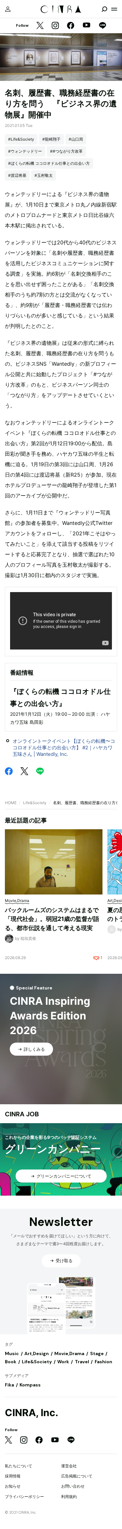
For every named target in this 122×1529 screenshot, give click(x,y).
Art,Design (36, 1353)
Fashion (103, 1361)
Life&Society (35, 802)
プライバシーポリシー (24, 1496)
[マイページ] (8, 9)
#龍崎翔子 (51, 139)
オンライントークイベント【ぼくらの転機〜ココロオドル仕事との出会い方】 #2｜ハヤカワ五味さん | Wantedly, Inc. (64, 747)
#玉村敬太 (43, 175)
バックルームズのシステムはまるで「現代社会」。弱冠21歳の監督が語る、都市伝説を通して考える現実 (52, 919)
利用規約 (69, 1496)
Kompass (30, 1385)
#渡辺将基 (17, 175)
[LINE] (102, 26)
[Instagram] (55, 26)
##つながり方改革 (66, 151)
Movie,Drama (69, 1353)
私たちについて (18, 1465)
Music (12, 1353)
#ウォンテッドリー (25, 151)
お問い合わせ (73, 1486)
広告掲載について (76, 1476)
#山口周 (76, 139)
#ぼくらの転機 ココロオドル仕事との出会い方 (49, 163)
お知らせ (12, 1486)
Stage (97, 1353)
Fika (9, 1385)
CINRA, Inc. (31, 1412)
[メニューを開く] (114, 9)
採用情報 (12, 1476)
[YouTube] (86, 26)
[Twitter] (40, 26)
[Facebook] (70, 26)
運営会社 (69, 1465)
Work (63, 1361)
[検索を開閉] (104, 9)
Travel (82, 1361)
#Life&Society (21, 139)
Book (10, 1361)
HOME (11, 802)
